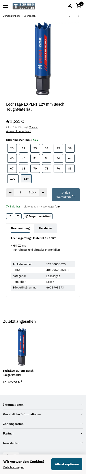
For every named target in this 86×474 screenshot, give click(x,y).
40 (13, 158)
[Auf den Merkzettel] (18, 216)
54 (48, 158)
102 (14, 178)
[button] (78, 6)
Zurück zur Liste (12, 15)
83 (71, 168)
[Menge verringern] (10, 193)
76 (59, 168)
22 (25, 148)
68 (25, 168)
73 (48, 168)
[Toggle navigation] (5, 6)
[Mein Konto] (69, 6)
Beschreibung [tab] (20, 228)
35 (59, 148)
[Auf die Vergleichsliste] (9, 216)
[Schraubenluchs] (24, 6)
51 (36, 158)
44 (25, 158)
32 (48, 148)
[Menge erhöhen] (43, 193)
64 (71, 158)
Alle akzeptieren (67, 464)
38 (71, 148)
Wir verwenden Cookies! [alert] (23, 461)
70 (36, 168)
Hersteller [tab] (45, 228)
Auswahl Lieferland (18, 131)
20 (13, 148)
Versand (33, 127)
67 (13, 168)
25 (36, 148)
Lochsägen (53, 276)
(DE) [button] (57, 206)
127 (28, 178)
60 (59, 158)
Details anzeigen (13, 467)
